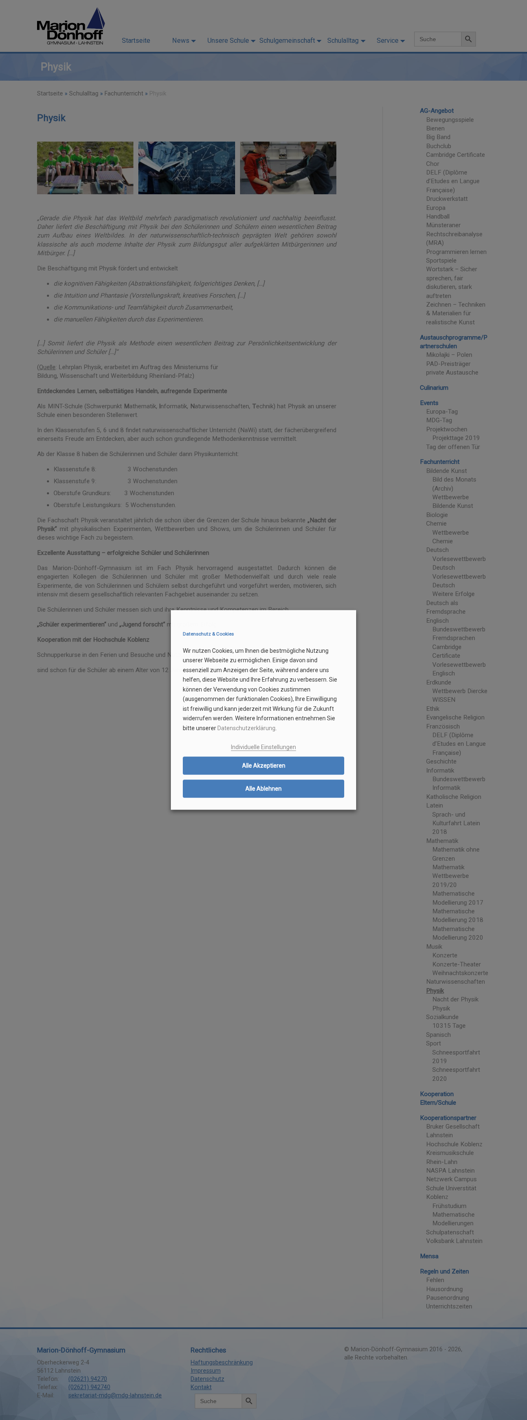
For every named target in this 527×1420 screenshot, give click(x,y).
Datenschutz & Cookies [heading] (208, 634)
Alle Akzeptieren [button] (263, 765)
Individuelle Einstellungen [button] (263, 747)
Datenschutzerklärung (246, 728)
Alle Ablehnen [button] (263, 788)
